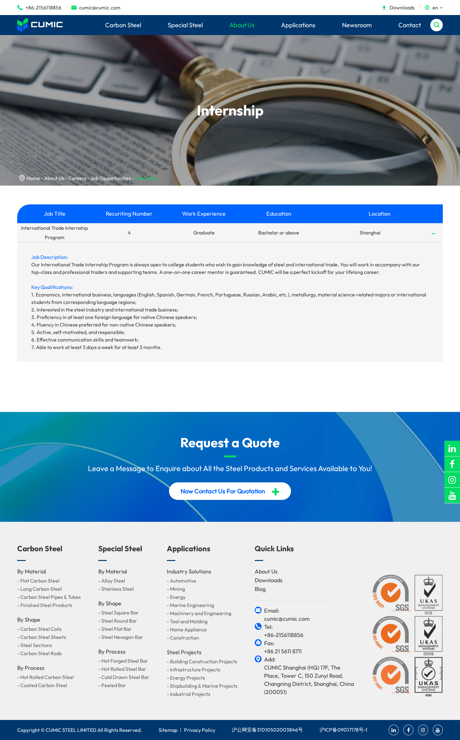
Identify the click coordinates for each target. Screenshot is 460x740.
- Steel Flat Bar (115, 629)
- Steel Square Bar (118, 612)
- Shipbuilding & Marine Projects (202, 686)
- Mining (176, 589)
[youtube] (452, 495)
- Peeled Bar (112, 685)
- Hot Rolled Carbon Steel (45, 677)
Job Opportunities (110, 178)
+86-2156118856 (39, 7)
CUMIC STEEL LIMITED (71, 730)
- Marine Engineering (190, 605)
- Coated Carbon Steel (42, 685)
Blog (260, 589)
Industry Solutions (189, 571)
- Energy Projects (186, 678)
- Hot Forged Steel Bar (123, 661)
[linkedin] (452, 448)
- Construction (183, 638)
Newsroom (357, 25)
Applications (298, 25)
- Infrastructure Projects (193, 669)
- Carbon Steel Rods (39, 653)
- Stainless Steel (116, 589)
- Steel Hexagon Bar (120, 637)
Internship (146, 178)
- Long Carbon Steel (39, 589)
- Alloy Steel (111, 581)
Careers (77, 178)
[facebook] (452, 464)
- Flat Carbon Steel (38, 581)
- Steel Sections (34, 645)
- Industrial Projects (188, 694)
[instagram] (452, 479)
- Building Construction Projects (202, 661)
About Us (242, 25)
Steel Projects (184, 652)
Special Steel (185, 25)
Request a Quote (230, 442)
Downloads (398, 7)
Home (33, 178)
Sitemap (168, 730)
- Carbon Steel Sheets (41, 637)
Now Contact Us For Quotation (230, 491)
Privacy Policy (199, 730)
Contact (409, 25)
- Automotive (181, 581)
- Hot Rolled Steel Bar (122, 669)
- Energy (176, 597)
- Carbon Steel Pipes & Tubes (49, 597)
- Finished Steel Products (44, 605)
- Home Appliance (187, 629)
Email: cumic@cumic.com (286, 614)
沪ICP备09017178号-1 (343, 730)
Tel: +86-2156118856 (283, 631)
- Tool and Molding (187, 621)
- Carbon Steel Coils (39, 629)
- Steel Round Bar (117, 621)
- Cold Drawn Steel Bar (123, 677)
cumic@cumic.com (95, 7)
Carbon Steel (123, 25)
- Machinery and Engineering (199, 613)
